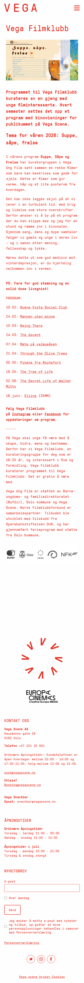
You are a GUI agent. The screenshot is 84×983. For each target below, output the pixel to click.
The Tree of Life (36, 371)
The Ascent (30, 334)
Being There (31, 325)
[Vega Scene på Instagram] (41, 959)
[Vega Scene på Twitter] (31, 959)
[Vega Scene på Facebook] (51, 959)
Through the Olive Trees (43, 353)
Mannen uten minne (37, 316)
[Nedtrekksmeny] (77, 8)
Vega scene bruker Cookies (42, 976)
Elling (30, 395)
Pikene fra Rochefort (40, 362)
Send (12, 910)
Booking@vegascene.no (22, 784)
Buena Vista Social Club (43, 307)
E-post (9, 881)
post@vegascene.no (19, 772)
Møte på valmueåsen (38, 344)
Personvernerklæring (21, 942)
